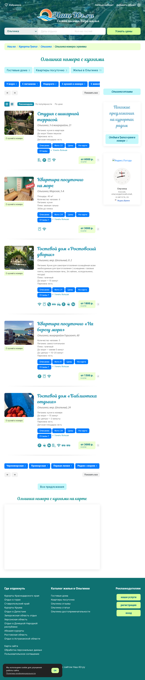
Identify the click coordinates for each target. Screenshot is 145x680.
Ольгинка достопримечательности (70, 611)
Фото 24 (58, 214)
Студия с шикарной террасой (58, 116)
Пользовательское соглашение (21, 653)
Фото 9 (57, 361)
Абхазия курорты (14, 630)
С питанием (30, 84)
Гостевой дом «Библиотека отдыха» (67, 399)
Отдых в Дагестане (15, 611)
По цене (59, 104)
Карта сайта (11, 646)
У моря (12, 84)
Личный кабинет (104, 5)
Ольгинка (46, 46)
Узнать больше (60, 150)
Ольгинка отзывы (122, 92)
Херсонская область (15, 619)
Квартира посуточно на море (60, 182)
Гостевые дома (18, 70)
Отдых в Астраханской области (22, 638)
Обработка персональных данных (23, 650)
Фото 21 (58, 289)
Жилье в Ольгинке (87, 70)
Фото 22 (58, 145)
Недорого (49, 84)
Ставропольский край (16, 603)
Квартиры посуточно (51, 70)
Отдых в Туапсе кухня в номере (122, 139)
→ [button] (15, 93)
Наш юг (11, 46)
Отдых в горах (12, 599)
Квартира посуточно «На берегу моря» (65, 327)
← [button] (7, 93)
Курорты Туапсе (28, 46)
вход (129, 613)
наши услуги (128, 597)
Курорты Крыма (13, 607)
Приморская (39, 466)
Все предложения (52, 486)
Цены (70, 145)
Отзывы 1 (44, 220)
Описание (44, 145)
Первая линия (62, 466)
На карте (82, 145)
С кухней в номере (73, 84)
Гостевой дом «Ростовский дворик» (66, 252)
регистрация (129, 605)
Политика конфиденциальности (21, 673)
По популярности (43, 104)
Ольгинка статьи (60, 607)
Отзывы (43, 151)
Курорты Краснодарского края (21, 595)
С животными (100, 84)
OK (55, 670)
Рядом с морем (87, 466)
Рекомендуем (26, 104)
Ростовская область (15, 634)
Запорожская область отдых (20, 615)
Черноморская (16, 466)
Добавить (126, 5)
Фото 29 (58, 430)
